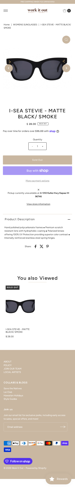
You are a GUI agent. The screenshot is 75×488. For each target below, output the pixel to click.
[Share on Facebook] (35, 246)
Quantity (37, 139)
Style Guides (10, 399)
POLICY (8, 365)
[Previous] (9, 68)
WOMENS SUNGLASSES (25, 24)
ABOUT (7, 361)
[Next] (66, 68)
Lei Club (8, 392)
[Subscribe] (62, 426)
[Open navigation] (6, 10)
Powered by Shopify (36, 468)
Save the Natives (13, 388)
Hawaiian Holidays (13, 395)
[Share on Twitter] (41, 246)
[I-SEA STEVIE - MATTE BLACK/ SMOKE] (20, 306)
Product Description (20, 219)
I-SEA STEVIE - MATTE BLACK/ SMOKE (18, 330)
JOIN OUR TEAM (12, 368)
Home (7, 24)
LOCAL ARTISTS (12, 372)
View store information (38, 204)
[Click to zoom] (66, 40)
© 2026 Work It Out (13, 468)
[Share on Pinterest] (47, 246)
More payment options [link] (37, 180)
